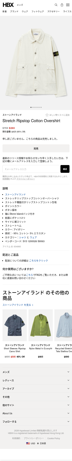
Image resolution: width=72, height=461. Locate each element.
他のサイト (8, 405)
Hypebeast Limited (28, 430)
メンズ (20, 5)
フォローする (10, 421)
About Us (7, 413)
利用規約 (6, 178)
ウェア (33, 237)
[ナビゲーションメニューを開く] (67, 5)
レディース (8, 380)
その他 (6, 396)
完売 (36, 148)
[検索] (56, 5)
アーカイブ (8, 388)
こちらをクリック (38, 260)
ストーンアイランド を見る (17, 305)
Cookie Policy (53, 438)
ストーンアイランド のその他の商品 (36, 295)
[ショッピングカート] (62, 5)
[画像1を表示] (36, 63)
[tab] (30, 107)
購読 (65, 169)
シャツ (22, 237)
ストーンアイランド (12, 114)
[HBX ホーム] (8, 4)
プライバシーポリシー (25, 178)
